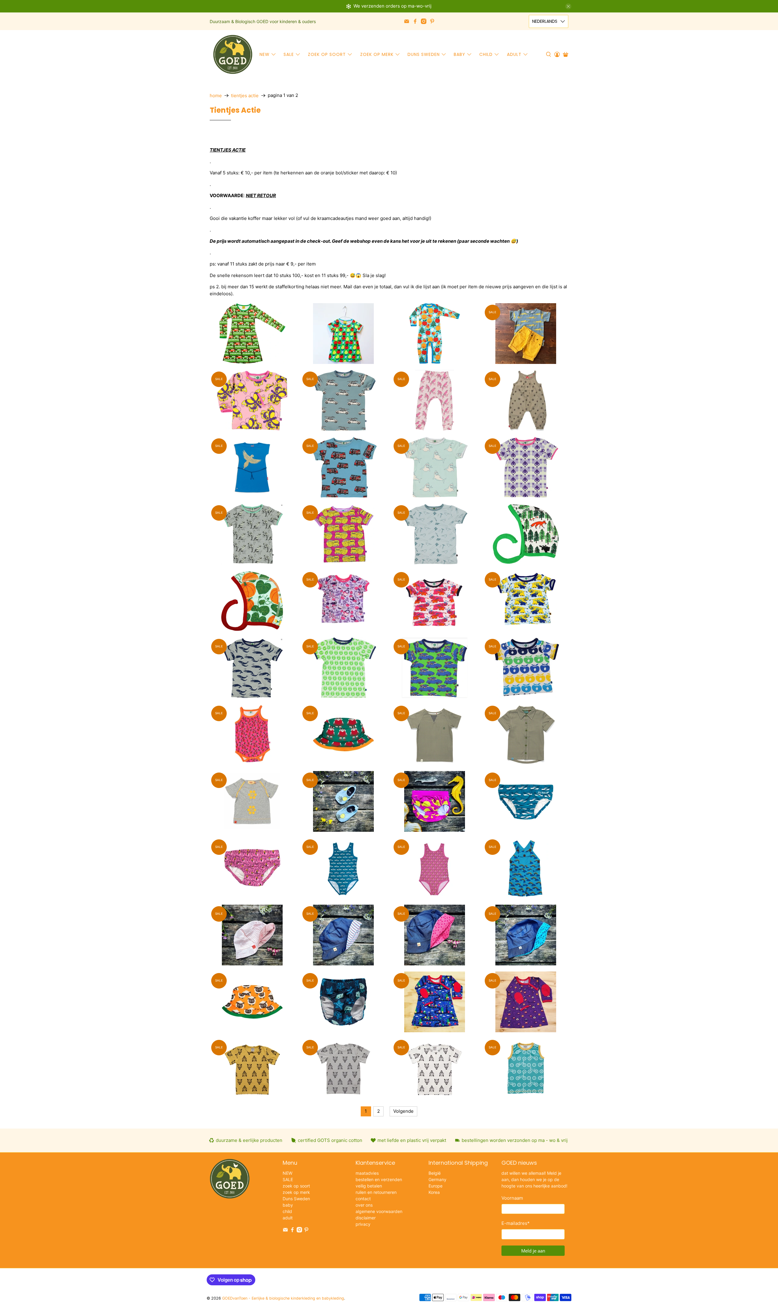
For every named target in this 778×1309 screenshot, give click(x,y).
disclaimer (366, 1217)
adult (514, 54)
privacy (363, 1224)
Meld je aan (533, 1251)
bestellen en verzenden (379, 1179)
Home (216, 95)
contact (363, 1198)
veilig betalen (369, 1185)
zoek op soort (327, 54)
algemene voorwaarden (379, 1211)
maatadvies (367, 1173)
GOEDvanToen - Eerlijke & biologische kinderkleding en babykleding (283, 1298)
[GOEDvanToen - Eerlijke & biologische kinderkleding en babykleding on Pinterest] (432, 21)
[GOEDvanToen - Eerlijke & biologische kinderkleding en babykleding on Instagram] (423, 21)
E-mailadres (515, 1223)
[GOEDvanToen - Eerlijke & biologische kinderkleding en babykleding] (233, 54)
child (486, 54)
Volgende (403, 1111)
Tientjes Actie (245, 95)
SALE (289, 54)
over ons (364, 1205)
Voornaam (512, 1198)
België (435, 1173)
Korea (434, 1192)
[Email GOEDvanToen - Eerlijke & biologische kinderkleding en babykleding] (406, 21)
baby (459, 54)
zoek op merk (377, 54)
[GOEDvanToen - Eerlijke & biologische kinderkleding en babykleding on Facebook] (415, 21)
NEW (265, 54)
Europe (435, 1185)
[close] (568, 6)
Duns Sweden (424, 54)
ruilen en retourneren (376, 1192)
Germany (437, 1179)
